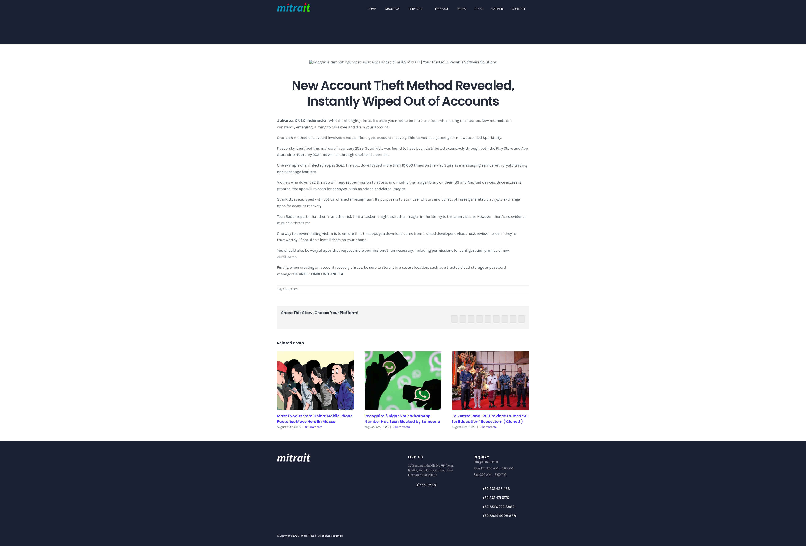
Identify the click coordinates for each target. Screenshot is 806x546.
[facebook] (486, 536)
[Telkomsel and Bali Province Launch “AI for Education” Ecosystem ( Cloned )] (490, 380)
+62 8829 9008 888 (499, 515)
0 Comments (313, 427)
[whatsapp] (508, 536)
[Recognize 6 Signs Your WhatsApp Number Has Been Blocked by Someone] (403, 380)
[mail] (515, 536)
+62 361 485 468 (496, 488)
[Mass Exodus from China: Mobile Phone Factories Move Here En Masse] (315, 380)
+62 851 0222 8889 (498, 506)
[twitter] (494, 536)
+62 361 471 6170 (496, 497)
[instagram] (501, 536)
